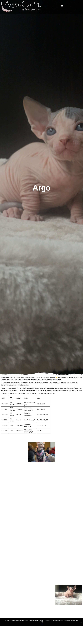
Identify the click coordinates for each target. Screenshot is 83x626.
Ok (42, 624)
